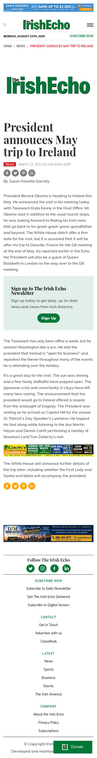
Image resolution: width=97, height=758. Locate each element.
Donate (77, 747)
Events (49, 686)
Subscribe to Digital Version (48, 605)
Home (8, 46)
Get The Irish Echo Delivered (48, 597)
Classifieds (48, 641)
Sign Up (48, 318)
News (20, 46)
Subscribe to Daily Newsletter (48, 588)
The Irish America (48, 694)
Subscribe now (81, 36)
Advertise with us (48, 633)
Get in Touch (48, 625)
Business (48, 678)
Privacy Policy (48, 722)
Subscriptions (48, 731)
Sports (49, 669)
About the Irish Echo (48, 714)
